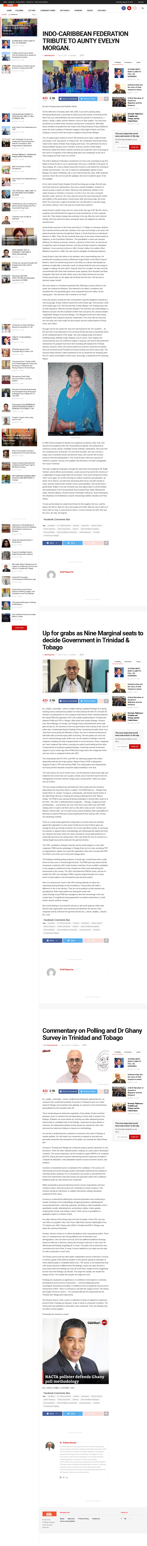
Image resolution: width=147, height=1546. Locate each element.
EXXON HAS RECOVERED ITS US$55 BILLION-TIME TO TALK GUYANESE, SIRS (23, 116)
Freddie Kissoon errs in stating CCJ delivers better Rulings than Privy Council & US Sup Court (24, 206)
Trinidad (96, 532)
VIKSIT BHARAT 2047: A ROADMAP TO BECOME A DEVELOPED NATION (21, 252)
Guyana (76, 525)
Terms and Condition (41, 2)
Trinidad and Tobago (51, 535)
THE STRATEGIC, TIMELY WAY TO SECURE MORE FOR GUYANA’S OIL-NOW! (24, 193)
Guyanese (85, 525)
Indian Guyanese (64, 529)
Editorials (64, 10)
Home (9, 10)
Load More (19, 628)
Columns (19, 10)
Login (142, 2)
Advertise (11, 2)
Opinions (78, 10)
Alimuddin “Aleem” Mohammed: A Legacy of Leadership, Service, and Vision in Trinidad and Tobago (24, 566)
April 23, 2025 (65, 1045)
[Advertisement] (19, 91)
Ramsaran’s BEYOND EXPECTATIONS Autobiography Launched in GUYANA (23, 278)
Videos (90, 10)
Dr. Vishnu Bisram (64, 525)
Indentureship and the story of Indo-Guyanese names (135, 87)
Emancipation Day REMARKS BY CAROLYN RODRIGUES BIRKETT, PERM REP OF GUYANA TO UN (23, 407)
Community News (47, 10)
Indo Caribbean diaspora (90, 529)
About (5, 2)
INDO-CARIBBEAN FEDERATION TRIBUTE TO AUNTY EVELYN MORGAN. (16, 28)
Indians (75, 529)
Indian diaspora (49, 529)
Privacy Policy (20, 2)
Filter (33, 14)
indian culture (97, 525)
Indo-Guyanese (85, 532)
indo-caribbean (49, 532)
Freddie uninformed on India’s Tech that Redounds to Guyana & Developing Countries (24, 55)
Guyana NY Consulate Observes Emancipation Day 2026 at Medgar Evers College (17, 438)
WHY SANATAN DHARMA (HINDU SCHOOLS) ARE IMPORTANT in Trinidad (24, 478)
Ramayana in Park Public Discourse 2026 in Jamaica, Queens (22, 379)
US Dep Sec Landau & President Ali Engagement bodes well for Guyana (24, 265)
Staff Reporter (49, 55)
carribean (51, 525)
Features (102, 10)
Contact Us (29, 2)
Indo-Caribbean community (67, 532)
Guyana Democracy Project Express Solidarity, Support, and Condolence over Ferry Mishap (23, 591)
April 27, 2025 (62, 55)
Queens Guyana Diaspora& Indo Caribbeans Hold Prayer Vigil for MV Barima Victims (23, 465)
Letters (31, 10)
